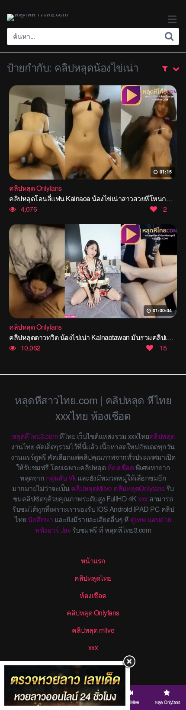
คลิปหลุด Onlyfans (93, 613)
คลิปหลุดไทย (93, 578)
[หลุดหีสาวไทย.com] (37, 17)
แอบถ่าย (159, 519)
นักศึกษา (40, 519)
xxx (143, 499)
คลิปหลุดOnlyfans (138, 488)
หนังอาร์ (47, 530)
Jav (66, 530)
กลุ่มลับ (56, 478)
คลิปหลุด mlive (93, 630)
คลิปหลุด (162, 436)
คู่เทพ (138, 519)
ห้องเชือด (120, 467)
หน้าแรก (93, 561)
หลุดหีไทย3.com (35, 436)
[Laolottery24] (64, 685)
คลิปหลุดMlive (91, 488)
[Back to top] (171, 669)
